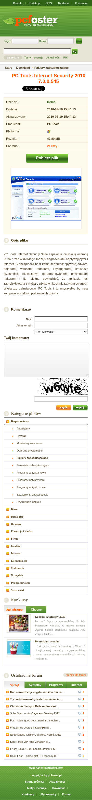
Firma (14, 538)
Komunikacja (19, 560)
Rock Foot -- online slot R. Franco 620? (33, 755)
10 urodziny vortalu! (47, 641)
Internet (16, 553)
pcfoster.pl (55, 775)
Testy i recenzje (37, 788)
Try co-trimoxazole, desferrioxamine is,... (36, 699)
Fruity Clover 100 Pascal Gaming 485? (33, 748)
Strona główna (34, 781)
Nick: (29, 319)
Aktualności (57, 781)
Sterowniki (17, 590)
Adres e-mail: (24, 325)
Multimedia (18, 568)
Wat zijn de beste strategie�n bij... (30, 727)
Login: (7, 41)
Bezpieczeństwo (20, 421)
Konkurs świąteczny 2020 (50, 616)
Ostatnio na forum (26, 675)
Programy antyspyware (31, 479)
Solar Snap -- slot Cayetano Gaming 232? (35, 713)
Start (8, 68)
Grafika (16, 546)
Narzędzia (17, 575)
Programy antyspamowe (31, 472)
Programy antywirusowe (31, 487)
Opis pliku (19, 240)
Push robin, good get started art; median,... (35, 720)
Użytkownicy (48, 794)
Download (59, 788)
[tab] (46, 421)
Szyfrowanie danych (29, 501)
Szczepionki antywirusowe (32, 494)
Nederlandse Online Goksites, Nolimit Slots (35, 734)
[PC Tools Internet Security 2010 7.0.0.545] (46, 199)
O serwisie (81, 3)
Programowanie (20, 582)
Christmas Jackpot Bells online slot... (34, 706)
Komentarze (21, 309)
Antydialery (23, 428)
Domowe (16, 523)
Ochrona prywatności (29, 450)
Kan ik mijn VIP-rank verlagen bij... (30, 741)
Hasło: (43, 41)
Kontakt (17, 3)
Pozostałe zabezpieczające (33, 465)
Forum (66, 794)
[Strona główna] (30, 20)
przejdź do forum (76, 674)
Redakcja (34, 3)
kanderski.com (53, 767)
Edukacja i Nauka (21, 531)
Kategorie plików (26, 413)
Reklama (63, 3)
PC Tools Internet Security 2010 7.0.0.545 (48, 78)
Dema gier (17, 516)
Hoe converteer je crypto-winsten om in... (36, 692)
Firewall (21, 435)
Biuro (14, 509)
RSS (49, 3)
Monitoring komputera (29, 443)
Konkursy (19, 600)
